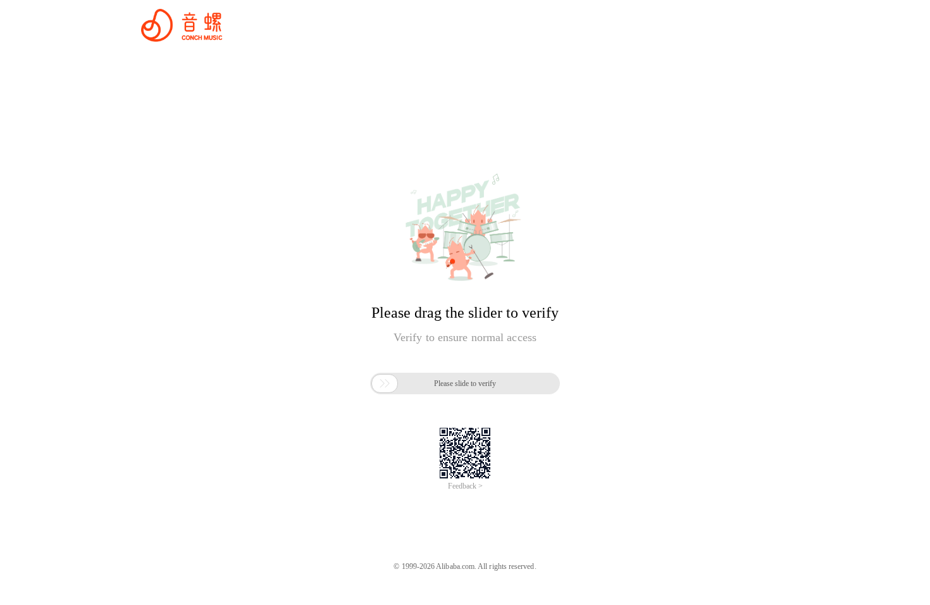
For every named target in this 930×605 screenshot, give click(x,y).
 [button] (385, 383)
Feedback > (465, 486)
